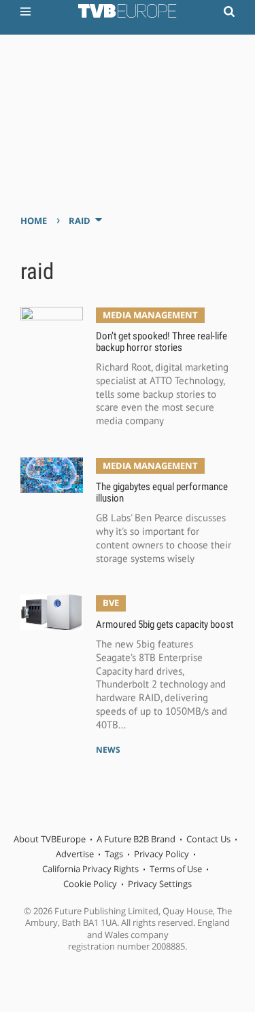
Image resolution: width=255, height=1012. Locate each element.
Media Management (150, 315)
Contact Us (208, 839)
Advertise (75, 854)
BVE (111, 603)
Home (33, 220)
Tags (114, 854)
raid (79, 220)
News (108, 749)
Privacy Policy (161, 854)
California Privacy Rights (90, 869)
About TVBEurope (50, 839)
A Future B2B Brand (136, 839)
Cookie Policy (90, 884)
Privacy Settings (160, 884)
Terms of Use (176, 869)
